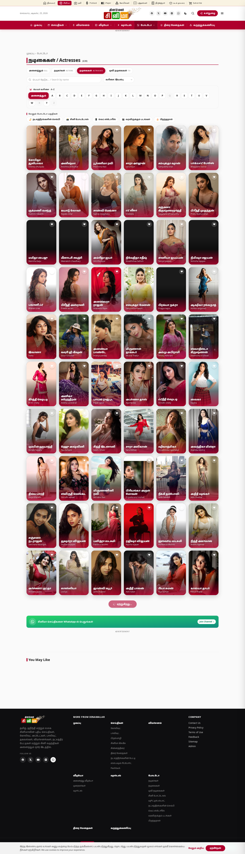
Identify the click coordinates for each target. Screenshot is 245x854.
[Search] (193, 13)
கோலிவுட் (116, 822)
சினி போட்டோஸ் (77, 119)
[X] (158, 13)
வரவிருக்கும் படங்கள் (136, 119)
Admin (192, 840)
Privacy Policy (195, 822)
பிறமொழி (116, 832)
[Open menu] (222, 13)
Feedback (193, 831)
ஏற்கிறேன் (215, 848)
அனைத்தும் (38, 95)
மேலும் (120, 698)
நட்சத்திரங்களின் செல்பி (44, 119)
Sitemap (193, 836)
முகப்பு (30, 53)
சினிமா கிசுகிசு (118, 837)
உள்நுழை (209, 13)
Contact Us (194, 817)
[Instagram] (171, 13)
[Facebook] (151, 13)
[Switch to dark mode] (185, 13)
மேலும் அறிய (196, 848)
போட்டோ (42, 53)
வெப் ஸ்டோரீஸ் (105, 119)
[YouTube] (165, 13)
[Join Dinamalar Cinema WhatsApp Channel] (178, 13)
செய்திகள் (117, 817)
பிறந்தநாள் (164, 119)
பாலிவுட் (115, 827)
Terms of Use (195, 826)
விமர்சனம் (155, 817)
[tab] (38, 71)
